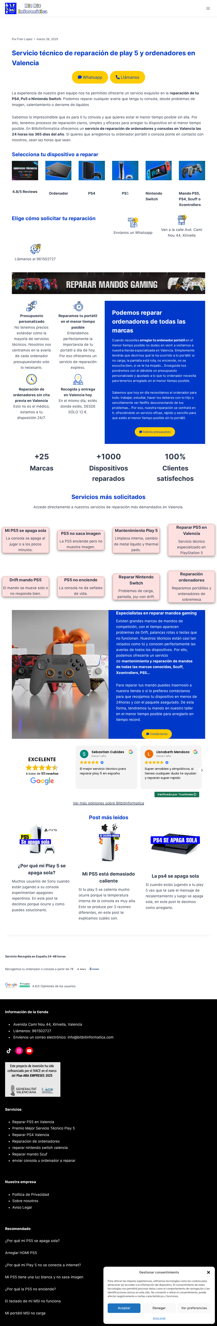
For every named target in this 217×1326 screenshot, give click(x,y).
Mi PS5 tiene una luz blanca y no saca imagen (44, 1277)
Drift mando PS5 (26, 579)
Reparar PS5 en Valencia (33, 1122)
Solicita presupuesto (156, 432)
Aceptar (124, 1308)
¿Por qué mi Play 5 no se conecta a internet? (43, 1265)
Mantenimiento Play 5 (136, 530)
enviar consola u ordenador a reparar (43, 1160)
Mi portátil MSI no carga (25, 1313)
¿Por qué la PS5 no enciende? (30, 1289)
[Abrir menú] (208, 8)
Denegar (159, 1308)
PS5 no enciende (80, 579)
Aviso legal (159, 1318)
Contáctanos (158, 734)
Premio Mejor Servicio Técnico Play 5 (43, 1128)
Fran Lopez (24, 39)
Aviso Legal (22, 1207)
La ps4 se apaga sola (175, 876)
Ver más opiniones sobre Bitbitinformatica (108, 803)
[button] (208, 1272)
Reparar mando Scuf (29, 1154)
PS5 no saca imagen (81, 533)
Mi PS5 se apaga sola (25, 530)
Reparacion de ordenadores (36, 1141)
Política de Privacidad (30, 1194)
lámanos (130, 77)
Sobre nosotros (25, 1201)
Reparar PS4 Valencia (30, 1135)
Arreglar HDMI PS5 (21, 1253)
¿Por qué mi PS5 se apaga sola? (32, 1241)
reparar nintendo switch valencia (40, 1148)
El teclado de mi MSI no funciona (33, 1301)
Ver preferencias (194, 1308)
